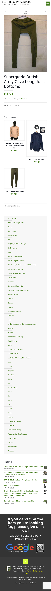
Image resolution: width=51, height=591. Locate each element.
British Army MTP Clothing (16, 261)
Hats (9, 320)
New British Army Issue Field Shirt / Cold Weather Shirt (14, 146)
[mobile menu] (48, 4)
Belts (9, 239)
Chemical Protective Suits (16, 273)
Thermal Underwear (14, 421)
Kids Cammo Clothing (15, 337)
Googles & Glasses (14, 311)
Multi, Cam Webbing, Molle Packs (19, 358)
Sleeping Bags (13, 387)
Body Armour (12, 248)
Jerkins (10, 328)
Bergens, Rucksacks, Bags (17, 244)
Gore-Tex (11, 316)
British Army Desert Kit (15, 256)
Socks (10, 392)
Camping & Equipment (15, 269)
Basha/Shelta (12, 235)
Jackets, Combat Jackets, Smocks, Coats (22, 324)
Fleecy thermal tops (36, 159)
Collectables (12, 277)
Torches (10, 413)
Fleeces (10, 299)
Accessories (12, 218)
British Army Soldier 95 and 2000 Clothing (22, 265)
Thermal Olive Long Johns (14, 191)
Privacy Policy (19, 583)
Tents (10, 404)
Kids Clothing (12, 341)
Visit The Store (31, 583)
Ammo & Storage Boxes (16, 223)
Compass (11, 282)
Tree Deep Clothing (14, 430)
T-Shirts (10, 417)
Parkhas (10, 366)
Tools (10, 409)
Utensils (10, 442)
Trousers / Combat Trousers (17, 434)
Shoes (10, 400)
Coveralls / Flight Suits (15, 286)
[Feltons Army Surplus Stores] (16, 3)
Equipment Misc (13, 294)
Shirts (10, 379)
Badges (10, 227)
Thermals (24, 99)
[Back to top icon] (25, 561)
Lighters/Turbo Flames (15, 349)
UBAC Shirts (12, 438)
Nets (9, 362)
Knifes (10, 345)
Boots (10, 252)
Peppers (11, 370)
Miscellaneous (13, 354)
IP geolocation (26, 579)
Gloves (10, 307)
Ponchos (11, 375)
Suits (9, 396)
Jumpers (11, 332)
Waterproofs (12, 447)
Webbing (11, 451)
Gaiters (10, 303)
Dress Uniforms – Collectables (18, 290)
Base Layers (12, 231)
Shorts (10, 383)
